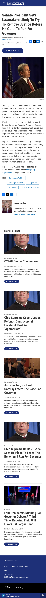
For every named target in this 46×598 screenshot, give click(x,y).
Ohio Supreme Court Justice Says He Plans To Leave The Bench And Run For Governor (22, 452)
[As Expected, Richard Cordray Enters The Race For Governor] (22, 368)
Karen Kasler (6, 40)
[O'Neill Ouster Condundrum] (22, 244)
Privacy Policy (8, 576)
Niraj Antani (32, 183)
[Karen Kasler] (7, 206)
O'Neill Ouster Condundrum (21, 261)
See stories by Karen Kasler (25, 214)
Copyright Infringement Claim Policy (16, 578)
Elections (7, 510)
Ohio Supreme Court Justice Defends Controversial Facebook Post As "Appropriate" (22, 323)
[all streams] (43, 595)
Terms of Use (8, 574)
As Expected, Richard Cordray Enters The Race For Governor (22, 389)
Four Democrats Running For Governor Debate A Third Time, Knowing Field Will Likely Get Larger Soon (22, 518)
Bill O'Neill (12, 187)
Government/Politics (16, 178)
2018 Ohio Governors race (31, 187)
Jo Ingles (7, 266)
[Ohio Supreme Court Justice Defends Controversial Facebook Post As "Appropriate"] (22, 300)
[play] (3, 595)
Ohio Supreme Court (16, 183)
